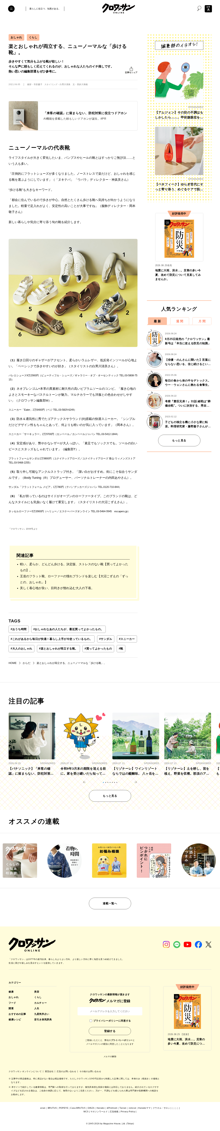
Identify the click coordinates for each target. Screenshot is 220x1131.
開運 (11, 1008)
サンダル (105, 638)
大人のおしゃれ (21, 648)
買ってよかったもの (98, 648)
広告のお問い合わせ (67, 1071)
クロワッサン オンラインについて (25, 1071)
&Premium (112, 1108)
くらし (33, 37)
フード (12, 1002)
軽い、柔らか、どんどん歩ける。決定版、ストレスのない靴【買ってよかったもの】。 (74, 567)
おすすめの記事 (17, 1014)
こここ (175, 1108)
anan (42, 1108)
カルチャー (40, 1002)
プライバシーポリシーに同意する (112, 1020)
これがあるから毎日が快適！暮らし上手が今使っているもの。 (51, 638)
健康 (11, 991)
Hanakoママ (144, 1108)
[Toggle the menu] (11, 8)
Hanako (101, 1108)
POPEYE (63, 1108)
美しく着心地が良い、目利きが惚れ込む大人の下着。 (57, 588)
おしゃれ (16, 37)
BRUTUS (52, 1108)
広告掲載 (114, 1111)
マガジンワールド (99, 1111)
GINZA (91, 1108)
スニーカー (127, 638)
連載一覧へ (110, 903)
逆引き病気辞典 (43, 1019)
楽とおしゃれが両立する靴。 (58, 648)
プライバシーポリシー (122, 1040)
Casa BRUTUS (78, 1108)
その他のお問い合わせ (90, 1071)
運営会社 (49, 1071)
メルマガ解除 (110, 1056)
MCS (86, 1111)
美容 (36, 991)
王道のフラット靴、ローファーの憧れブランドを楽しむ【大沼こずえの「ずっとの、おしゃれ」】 (74, 579)
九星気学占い (41, 1014)
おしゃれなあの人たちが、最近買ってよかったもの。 (68, 629)
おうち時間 (19, 629)
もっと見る (179, 440)
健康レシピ (15, 1019)
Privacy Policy (128, 1111)
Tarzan (122, 1108)
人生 (36, 1008)
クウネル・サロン (161, 1108)
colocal (132, 1108)
